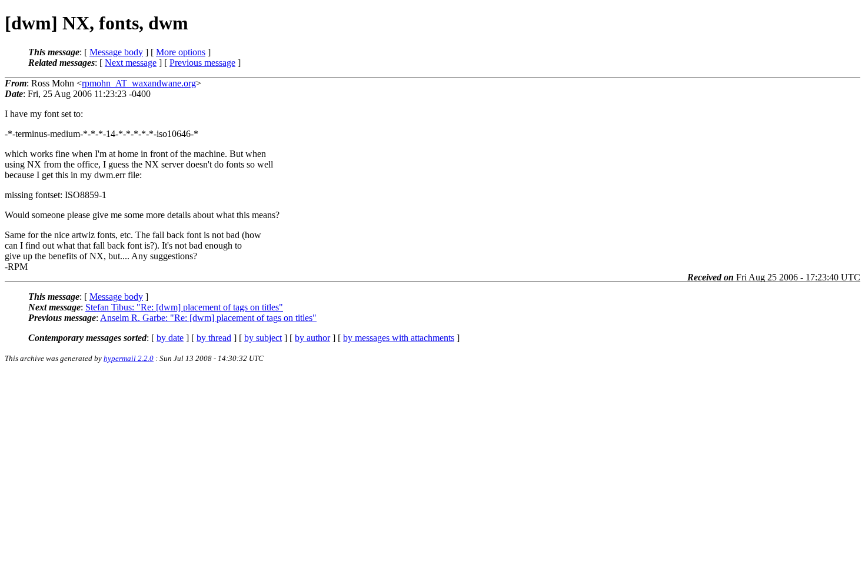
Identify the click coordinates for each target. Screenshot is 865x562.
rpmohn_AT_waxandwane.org (139, 83)
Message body (116, 52)
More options (180, 52)
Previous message (202, 63)
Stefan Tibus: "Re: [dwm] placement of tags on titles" (184, 307)
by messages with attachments (398, 338)
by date (170, 338)
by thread (214, 338)
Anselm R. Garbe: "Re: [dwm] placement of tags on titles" (208, 318)
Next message (131, 63)
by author (312, 338)
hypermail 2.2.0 (129, 358)
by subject (263, 338)
